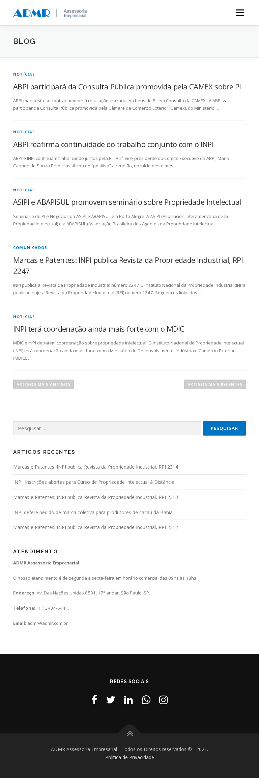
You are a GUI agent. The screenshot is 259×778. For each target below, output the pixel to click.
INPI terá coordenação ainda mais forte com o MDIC (98, 329)
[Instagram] (163, 699)
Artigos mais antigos (43, 384)
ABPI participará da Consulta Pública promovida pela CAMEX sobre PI (127, 86)
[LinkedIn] (128, 699)
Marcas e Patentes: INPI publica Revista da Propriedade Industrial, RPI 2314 (95, 467)
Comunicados (30, 247)
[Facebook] (94, 699)
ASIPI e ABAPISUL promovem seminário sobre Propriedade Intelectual (127, 202)
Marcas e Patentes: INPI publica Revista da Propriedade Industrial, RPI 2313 (95, 497)
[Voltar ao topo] (130, 734)
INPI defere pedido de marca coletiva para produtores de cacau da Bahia (93, 512)
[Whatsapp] (146, 699)
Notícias (24, 74)
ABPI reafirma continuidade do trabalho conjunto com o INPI (113, 144)
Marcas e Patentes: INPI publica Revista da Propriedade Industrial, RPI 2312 (95, 527)
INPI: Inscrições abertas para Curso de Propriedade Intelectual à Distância (93, 482)
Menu (240, 12)
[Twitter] (110, 699)
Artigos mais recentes (215, 384)
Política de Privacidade (129, 757)
